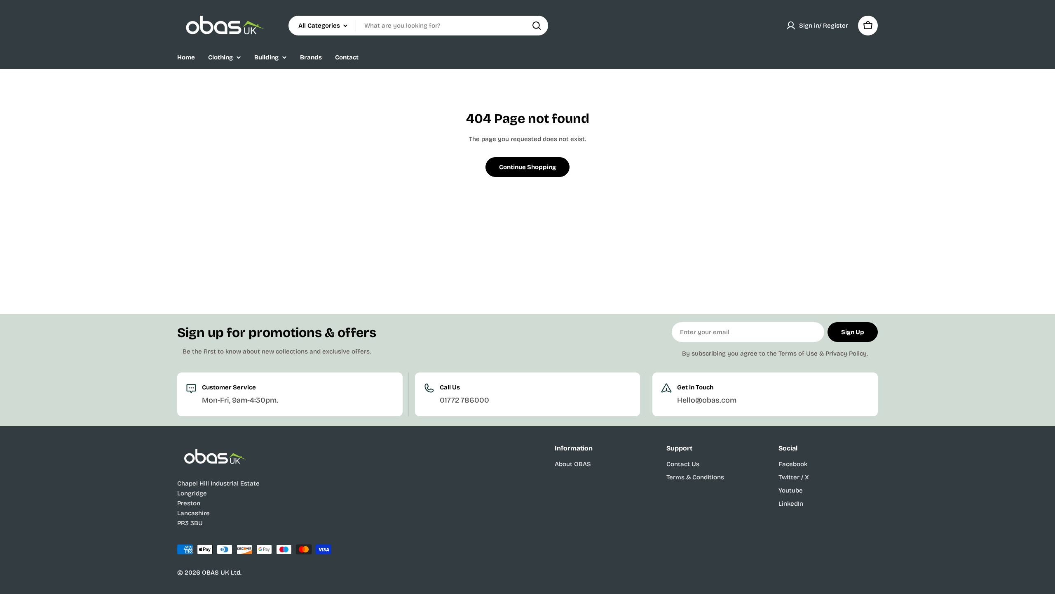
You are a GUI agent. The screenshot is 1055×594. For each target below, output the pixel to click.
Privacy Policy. (846, 353)
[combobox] (418, 25)
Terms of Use (798, 353)
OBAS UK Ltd (221, 572)
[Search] (537, 26)
